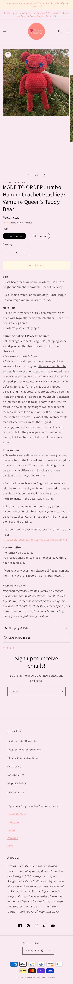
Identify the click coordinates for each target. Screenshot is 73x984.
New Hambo (14, 236)
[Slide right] (45, 175)
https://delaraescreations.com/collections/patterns (35, 539)
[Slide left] (28, 175)
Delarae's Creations (31, 977)
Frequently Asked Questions (24, 749)
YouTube (12, 838)
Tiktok (11, 830)
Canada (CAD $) (34, 950)
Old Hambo (39, 236)
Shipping (7, 223)
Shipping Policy (16, 783)
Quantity (7, 244)
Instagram (13, 822)
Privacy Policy (15, 792)
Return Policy (15, 775)
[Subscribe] (61, 691)
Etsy (10, 845)
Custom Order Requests (21, 741)
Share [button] (10, 647)
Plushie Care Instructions (22, 758)
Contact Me (14, 766)
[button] (5, 31)
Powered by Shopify (47, 977)
